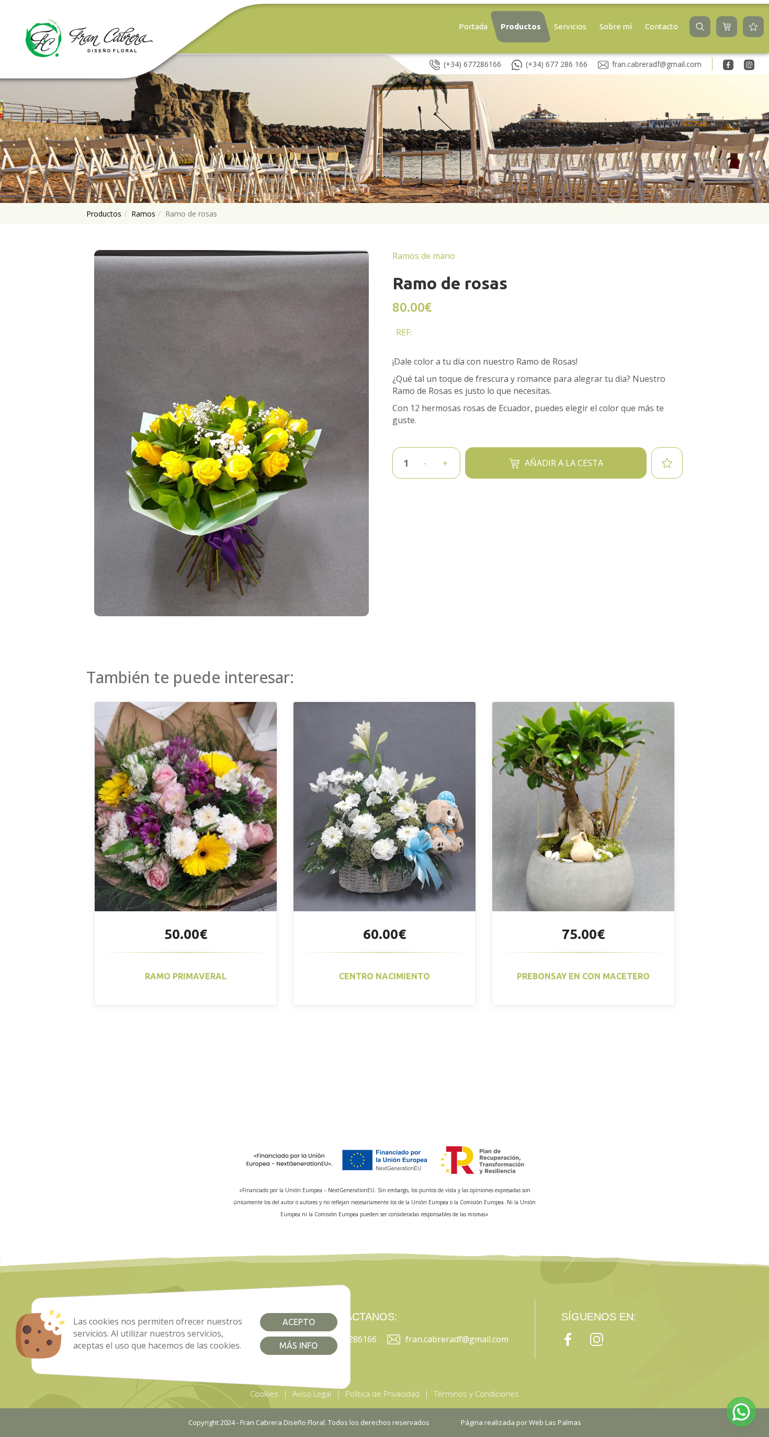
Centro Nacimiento (384, 976)
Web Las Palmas (555, 1422)
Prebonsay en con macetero (583, 976)
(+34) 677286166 (472, 64)
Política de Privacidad (382, 1393)
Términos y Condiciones (476, 1393)
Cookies (264, 1393)
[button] (699, 26)
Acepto (298, 1322)
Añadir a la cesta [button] (564, 463)
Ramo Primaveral (186, 976)
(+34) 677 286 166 (556, 64)
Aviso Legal (311, 1393)
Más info (298, 1345)
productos (103, 214)
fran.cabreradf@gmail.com (657, 64)
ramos (143, 214)
